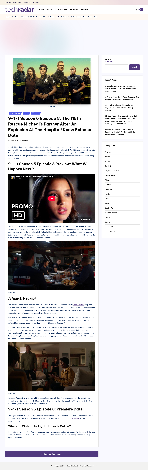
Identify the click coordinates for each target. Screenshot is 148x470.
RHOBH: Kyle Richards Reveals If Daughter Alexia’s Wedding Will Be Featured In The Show (120, 132)
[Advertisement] (74, 35)
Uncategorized (111, 231)
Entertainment (15, 113)
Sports (107, 222)
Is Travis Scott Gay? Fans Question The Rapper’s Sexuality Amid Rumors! (122, 98)
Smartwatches (111, 213)
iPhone (107, 180)
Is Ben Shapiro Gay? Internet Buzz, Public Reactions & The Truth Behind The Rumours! (120, 88)
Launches (109, 189)
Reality (107, 203)
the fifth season (73, 418)
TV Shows (35, 113)
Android (108, 152)
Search (108, 59)
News (26, 113)
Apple (107, 161)
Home (7, 17)
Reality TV (109, 208)
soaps (107, 217)
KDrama (108, 185)
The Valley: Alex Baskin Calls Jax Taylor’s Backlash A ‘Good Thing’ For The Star (121, 107)
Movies (108, 194)
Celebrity (108, 166)
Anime (107, 156)
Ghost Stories (78, 305)
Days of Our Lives (112, 171)
